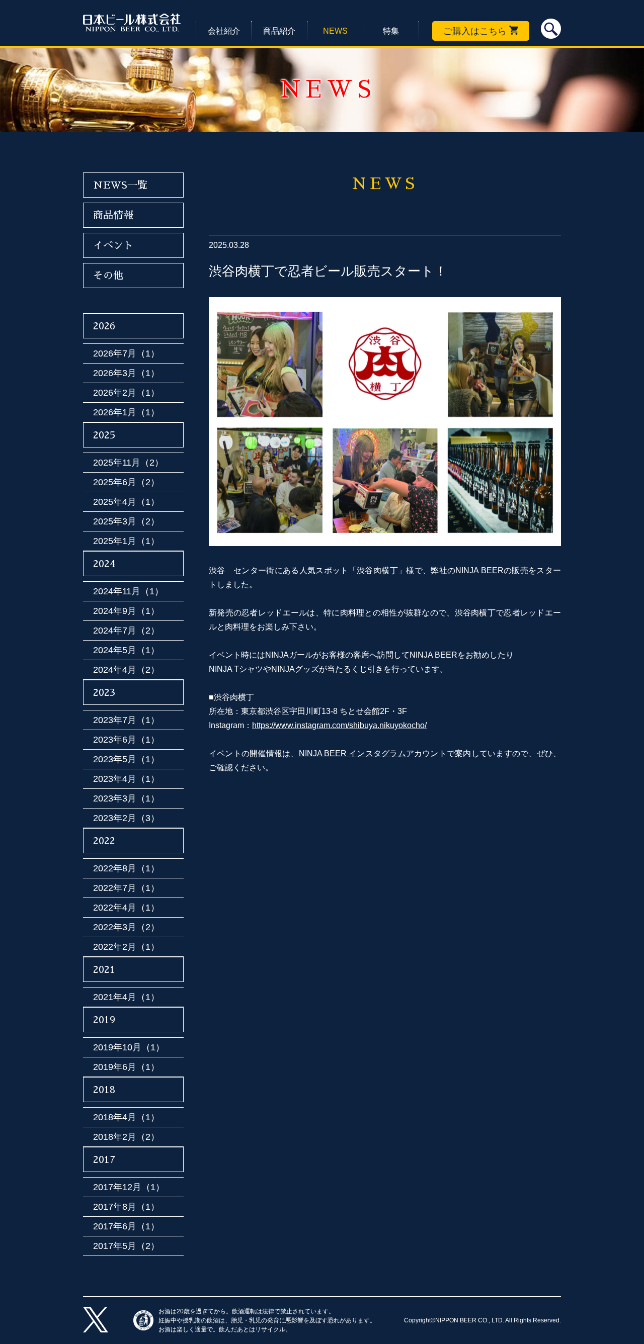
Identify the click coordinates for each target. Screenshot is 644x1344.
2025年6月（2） (126, 482)
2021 (104, 969)
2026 (104, 326)
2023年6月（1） (126, 740)
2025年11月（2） (128, 463)
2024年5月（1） (126, 650)
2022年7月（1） (126, 888)
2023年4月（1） (126, 779)
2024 (104, 564)
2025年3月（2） (126, 521)
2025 (104, 435)
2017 (104, 1159)
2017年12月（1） (129, 1187)
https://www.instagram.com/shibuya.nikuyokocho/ (339, 725)
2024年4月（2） (126, 670)
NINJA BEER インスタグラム (352, 753)
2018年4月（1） (126, 1117)
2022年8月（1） (126, 868)
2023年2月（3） (126, 818)
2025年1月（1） (126, 541)
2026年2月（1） (126, 393)
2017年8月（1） (126, 1207)
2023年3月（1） (126, 798)
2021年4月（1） (126, 997)
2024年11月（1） (128, 591)
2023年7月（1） (126, 720)
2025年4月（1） (126, 502)
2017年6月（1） (126, 1226)
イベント (113, 245)
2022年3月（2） (126, 927)
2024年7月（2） (126, 630)
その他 (108, 276)
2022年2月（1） (126, 947)
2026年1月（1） (126, 412)
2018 (104, 1090)
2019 (104, 1020)
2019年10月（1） (129, 1047)
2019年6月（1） (126, 1067)
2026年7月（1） (126, 353)
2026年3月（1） (126, 373)
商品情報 (113, 215)
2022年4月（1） (126, 908)
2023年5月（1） (126, 759)
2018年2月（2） (126, 1137)
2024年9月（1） (126, 611)
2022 (104, 841)
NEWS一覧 (120, 185)
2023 (104, 692)
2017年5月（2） (126, 1246)
